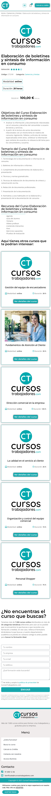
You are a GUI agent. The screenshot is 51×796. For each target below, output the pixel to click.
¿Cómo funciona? (10, 740)
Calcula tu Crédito (11, 749)
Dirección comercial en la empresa (25, 402)
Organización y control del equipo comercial (25, 519)
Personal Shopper (25, 578)
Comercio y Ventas (14, 13)
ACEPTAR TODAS (10, 792)
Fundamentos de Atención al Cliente (25, 345)
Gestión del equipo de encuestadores (25, 287)
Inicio (3, 13)
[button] (24, 5)
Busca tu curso (9, 744)
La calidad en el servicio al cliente (25, 460)
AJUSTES (19, 788)
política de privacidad (27, 682)
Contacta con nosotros (12, 754)
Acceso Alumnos (10, 759)
